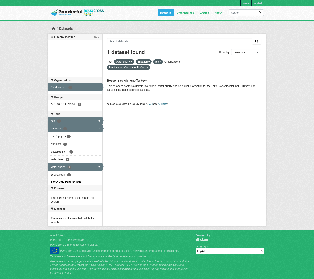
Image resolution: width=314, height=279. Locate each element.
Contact (257, 3)
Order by (224, 52)
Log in (246, 3)
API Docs (162, 103)
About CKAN (57, 235)
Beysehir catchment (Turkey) (127, 80)
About (218, 12)
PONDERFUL (202, 239)
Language (202, 246)
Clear (97, 37)
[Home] (53, 28)
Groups (204, 12)
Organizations (185, 12)
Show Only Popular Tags (66, 181)
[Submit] (259, 12)
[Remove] (131, 61)
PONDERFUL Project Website (67, 240)
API (151, 103)
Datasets (165, 12)
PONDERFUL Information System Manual (74, 244)
